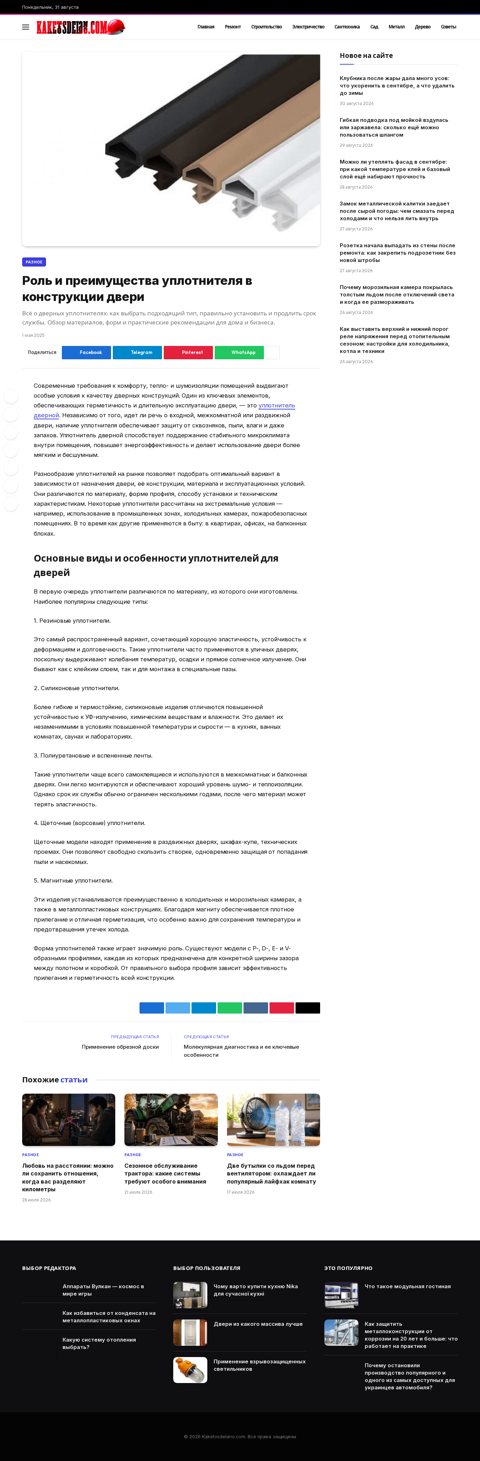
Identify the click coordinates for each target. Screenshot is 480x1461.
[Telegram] (11, 468)
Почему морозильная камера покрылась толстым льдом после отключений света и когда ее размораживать (397, 294)
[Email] (11, 504)
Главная (205, 27)
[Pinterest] (11, 432)
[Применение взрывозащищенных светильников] (190, 1370)
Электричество (308, 27)
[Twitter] (11, 414)
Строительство (266, 27)
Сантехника (347, 27)
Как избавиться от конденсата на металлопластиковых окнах (109, 1317)
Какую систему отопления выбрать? (99, 1343)
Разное (34, 262)
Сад (374, 27)
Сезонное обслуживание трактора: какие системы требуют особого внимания (165, 1173)
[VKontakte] (11, 450)
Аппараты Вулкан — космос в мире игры (103, 1290)
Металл (396, 27)
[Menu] (25, 27)
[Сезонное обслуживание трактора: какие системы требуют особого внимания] (171, 1120)
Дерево (422, 27)
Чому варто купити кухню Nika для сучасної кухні (256, 1290)
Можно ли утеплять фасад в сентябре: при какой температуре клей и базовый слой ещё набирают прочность (395, 169)
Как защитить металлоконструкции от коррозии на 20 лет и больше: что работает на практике (411, 1335)
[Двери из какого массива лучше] (190, 1332)
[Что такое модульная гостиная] (341, 1295)
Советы (448, 27)
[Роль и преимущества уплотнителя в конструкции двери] (171, 149)
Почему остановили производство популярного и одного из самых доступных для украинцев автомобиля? (410, 1376)
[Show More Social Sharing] (273, 352)
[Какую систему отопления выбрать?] (39, 1348)
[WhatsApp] (11, 486)
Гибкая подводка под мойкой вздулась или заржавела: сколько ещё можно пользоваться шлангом (394, 127)
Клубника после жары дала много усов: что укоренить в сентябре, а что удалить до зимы (397, 85)
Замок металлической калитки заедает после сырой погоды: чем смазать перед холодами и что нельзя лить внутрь (397, 211)
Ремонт (233, 27)
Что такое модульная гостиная (408, 1286)
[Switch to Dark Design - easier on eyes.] (444, 27)
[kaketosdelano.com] (107, 27)
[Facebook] (11, 396)
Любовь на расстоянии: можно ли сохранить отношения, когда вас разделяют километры (67, 1177)
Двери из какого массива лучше (258, 1324)
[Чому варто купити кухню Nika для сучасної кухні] (190, 1295)
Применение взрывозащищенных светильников (260, 1365)
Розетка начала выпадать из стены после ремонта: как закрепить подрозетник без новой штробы (398, 252)
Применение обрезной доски (120, 1046)
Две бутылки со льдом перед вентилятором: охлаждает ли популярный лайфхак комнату (271, 1173)
